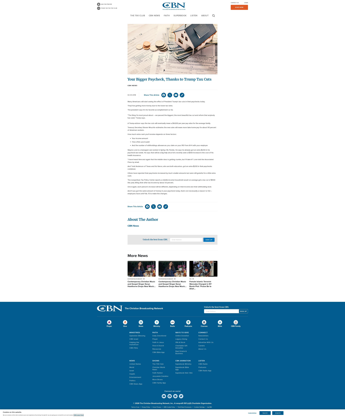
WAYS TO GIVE (182, 332)
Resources (156, 349)
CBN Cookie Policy (169, 407)
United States (135, 364)
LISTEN (193, 15)
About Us (202, 349)
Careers (201, 346)
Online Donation (182, 336)
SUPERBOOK (180, 15)
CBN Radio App (204, 371)
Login (246, 3)
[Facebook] (163, 95)
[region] (172, 413)
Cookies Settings (199, 407)
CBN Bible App (158, 352)
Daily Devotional (159, 336)
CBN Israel (133, 339)
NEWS (132, 360)
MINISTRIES (134, 332)
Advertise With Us (205, 342)
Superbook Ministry (183, 364)
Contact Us (235, 3)
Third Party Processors (184, 407)
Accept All (277, 413)
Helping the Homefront (134, 343)
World (131, 367)
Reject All (265, 413)
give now (239, 7)
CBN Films (133, 348)
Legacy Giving (181, 339)
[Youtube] (164, 396)
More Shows (157, 379)
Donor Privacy (157, 407)
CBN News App (135, 384)
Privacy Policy (146, 407)
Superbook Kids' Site (183, 373)
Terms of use (135, 407)
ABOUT (205, 15)
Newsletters (203, 336)
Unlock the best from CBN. (155, 239)
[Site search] (214, 16)
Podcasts (202, 367)
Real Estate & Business (181, 352)
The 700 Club (137, 15)
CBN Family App (159, 383)
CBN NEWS (154, 15)
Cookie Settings (252, 413)
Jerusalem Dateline (160, 376)
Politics (132, 381)
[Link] (182, 95)
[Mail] (176, 95)
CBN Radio (203, 364)
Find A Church (158, 346)
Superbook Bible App (182, 368)
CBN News (132, 85)
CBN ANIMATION (183, 360)
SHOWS (155, 360)
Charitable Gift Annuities (181, 347)
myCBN (209, 407)
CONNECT (203, 332)
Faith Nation (157, 373)
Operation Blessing (137, 336)
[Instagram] (175, 396)
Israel (131, 371)
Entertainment (135, 377)
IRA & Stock (180, 342)
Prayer (155, 339)
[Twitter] (169, 95)
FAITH (167, 15)
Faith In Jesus (158, 342)
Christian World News (158, 368)
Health (132, 374)
